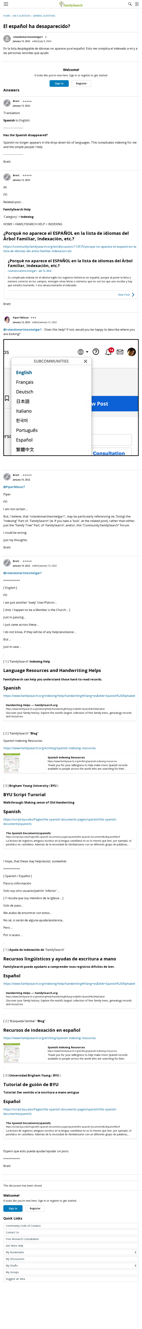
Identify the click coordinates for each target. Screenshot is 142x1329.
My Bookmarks (71, 1252)
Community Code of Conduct (23, 1225)
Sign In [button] (59, 83)
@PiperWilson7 (14, 487)
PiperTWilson (21, 317)
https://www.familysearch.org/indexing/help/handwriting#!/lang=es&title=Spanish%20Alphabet (69, 696)
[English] (71, 4)
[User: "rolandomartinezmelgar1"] (7, 38)
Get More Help (14, 1245)
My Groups (12, 1272)
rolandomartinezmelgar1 (28, 37)
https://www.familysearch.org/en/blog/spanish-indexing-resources (49, 748)
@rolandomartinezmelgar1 (22, 330)
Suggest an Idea (15, 1279)
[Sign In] (136, 4)
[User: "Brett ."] (7, 103)
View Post (124, 294)
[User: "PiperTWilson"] (7, 319)
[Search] (130, 4)
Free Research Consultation (22, 1239)
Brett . (17, 101)
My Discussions (15, 1259)
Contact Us (12, 1232)
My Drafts (71, 1265)
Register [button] (81, 83)
